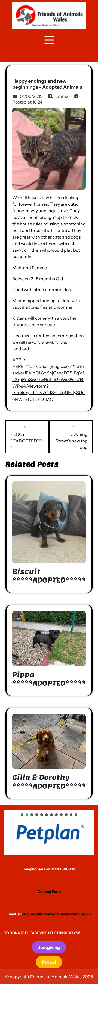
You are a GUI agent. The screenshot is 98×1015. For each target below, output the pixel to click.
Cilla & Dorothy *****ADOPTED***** (49, 781)
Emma (61, 96)
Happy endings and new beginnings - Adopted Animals (47, 84)
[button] (49, 832)
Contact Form (49, 891)
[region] (49, 832)
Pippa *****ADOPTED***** (49, 678)
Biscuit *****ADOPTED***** (49, 575)
